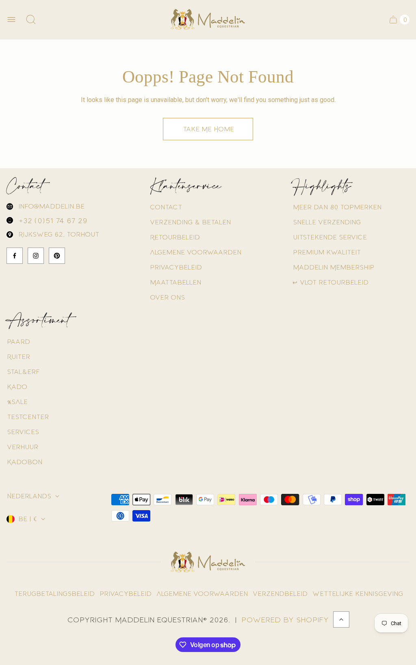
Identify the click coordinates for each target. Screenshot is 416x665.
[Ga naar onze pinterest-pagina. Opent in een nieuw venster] (57, 256)
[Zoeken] (31, 19)
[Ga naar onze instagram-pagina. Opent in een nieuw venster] (36, 256)
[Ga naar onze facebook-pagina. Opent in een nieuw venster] (14, 256)
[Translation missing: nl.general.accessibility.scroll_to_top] (341, 619)
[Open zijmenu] (11, 19)
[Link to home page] (208, 562)
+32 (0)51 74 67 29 (52, 220)
